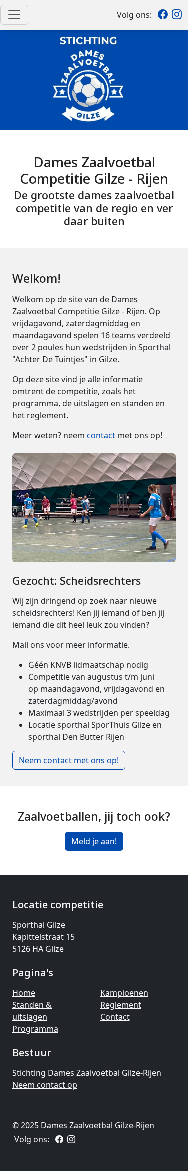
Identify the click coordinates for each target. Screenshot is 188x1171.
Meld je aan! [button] (94, 841)
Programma (35, 1028)
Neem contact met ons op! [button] (69, 760)
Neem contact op (44, 1084)
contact (101, 435)
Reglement (120, 1004)
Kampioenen (124, 992)
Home (23, 992)
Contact (115, 1016)
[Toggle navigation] (14, 15)
